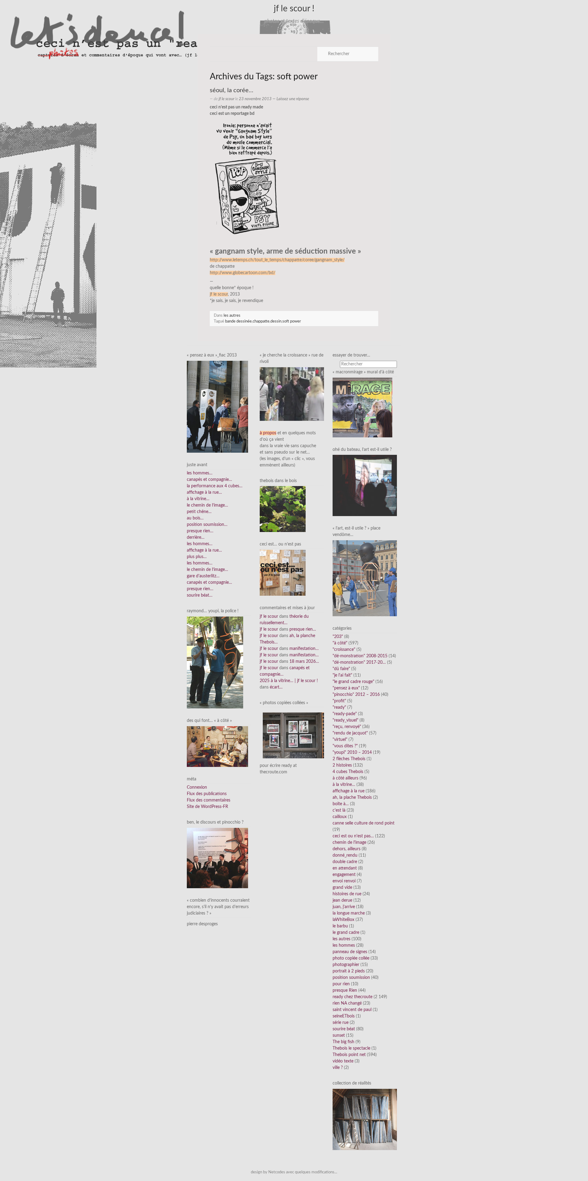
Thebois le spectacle (351, 1048)
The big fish (343, 1042)
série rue (341, 1023)
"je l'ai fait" (342, 675)
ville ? (338, 1068)
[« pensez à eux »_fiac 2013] (217, 406)
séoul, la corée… (231, 90)
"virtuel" (340, 740)
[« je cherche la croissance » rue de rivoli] (292, 394)
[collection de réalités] (365, 1119)
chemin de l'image (349, 842)
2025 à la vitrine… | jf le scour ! (289, 681)
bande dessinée (238, 321)
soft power (291, 321)
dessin (275, 321)
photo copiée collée (351, 958)
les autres (232, 315)
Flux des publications (207, 794)
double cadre (345, 862)
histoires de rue (347, 894)
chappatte (261, 321)
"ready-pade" (345, 714)
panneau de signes (350, 952)
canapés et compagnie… (209, 479)
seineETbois (344, 1016)
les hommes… (200, 473)
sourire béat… (200, 595)
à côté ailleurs (345, 778)
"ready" (339, 707)
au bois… (195, 518)
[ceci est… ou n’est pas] (283, 573)
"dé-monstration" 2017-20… (359, 662)
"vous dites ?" (345, 746)
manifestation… (304, 649)
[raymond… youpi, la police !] (215, 662)
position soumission (351, 977)
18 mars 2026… (304, 661)
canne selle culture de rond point (363, 823)
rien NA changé (347, 1003)
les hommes (344, 945)
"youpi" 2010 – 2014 (352, 752)
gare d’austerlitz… (203, 576)
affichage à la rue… (204, 492)
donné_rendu (345, 855)
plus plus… (197, 557)
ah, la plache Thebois (352, 797)
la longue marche (349, 913)
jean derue (342, 900)
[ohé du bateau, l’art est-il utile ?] (365, 485)
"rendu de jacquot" (350, 733)
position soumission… (207, 525)
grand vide (342, 887)
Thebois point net (349, 1055)
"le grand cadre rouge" (353, 682)
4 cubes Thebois (348, 772)
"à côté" (340, 643)
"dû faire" (341, 669)
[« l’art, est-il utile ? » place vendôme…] (365, 578)
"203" (338, 637)
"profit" (339, 701)
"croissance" (344, 649)
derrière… (196, 537)
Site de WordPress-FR (207, 807)
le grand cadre (346, 932)
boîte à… (341, 804)
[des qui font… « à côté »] (217, 746)
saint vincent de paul (352, 1010)
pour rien (341, 984)
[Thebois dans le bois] (283, 509)
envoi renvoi (344, 881)
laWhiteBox (343, 920)
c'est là (339, 810)
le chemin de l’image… (207, 505)
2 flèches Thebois (349, 759)
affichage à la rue (348, 791)
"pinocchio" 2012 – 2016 (356, 694)
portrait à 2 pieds (349, 971)
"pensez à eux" (346, 688)
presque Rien (345, 990)
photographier (346, 965)
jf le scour (226, 99)
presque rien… (200, 531)
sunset (339, 1035)
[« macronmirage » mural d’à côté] (362, 407)
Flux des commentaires (208, 800)
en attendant (345, 868)
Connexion (197, 787)
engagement (344, 875)
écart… (276, 687)
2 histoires (342, 765)
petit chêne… (199, 512)
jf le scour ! (294, 8)
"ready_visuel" (345, 720)
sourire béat (344, 1029)
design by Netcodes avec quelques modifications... (294, 1172)
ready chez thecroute (352, 997)
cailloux (340, 817)
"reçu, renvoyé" (347, 727)
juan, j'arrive (344, 907)
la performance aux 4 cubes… (215, 486)
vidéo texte (343, 1061)
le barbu (340, 926)
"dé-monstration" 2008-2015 (360, 656)
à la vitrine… (198, 499)
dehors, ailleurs (346, 849)
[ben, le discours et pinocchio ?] (217, 858)
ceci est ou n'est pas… (353, 836)
